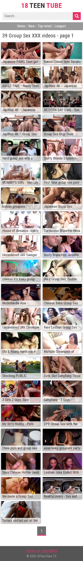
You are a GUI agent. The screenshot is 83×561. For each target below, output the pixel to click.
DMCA (53, 551)
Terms (45, 551)
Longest (60, 26)
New (31, 26)
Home (21, 26)
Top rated (44, 26)
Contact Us (33, 551)
